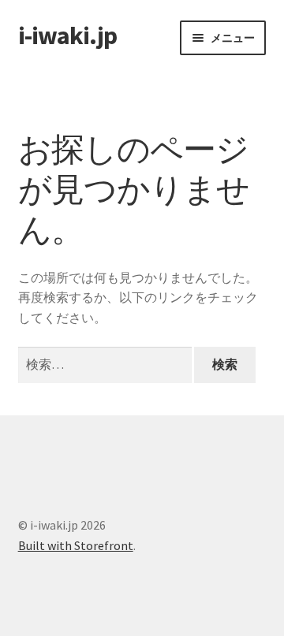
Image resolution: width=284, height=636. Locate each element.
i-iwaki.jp (67, 35)
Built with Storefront (75, 545)
